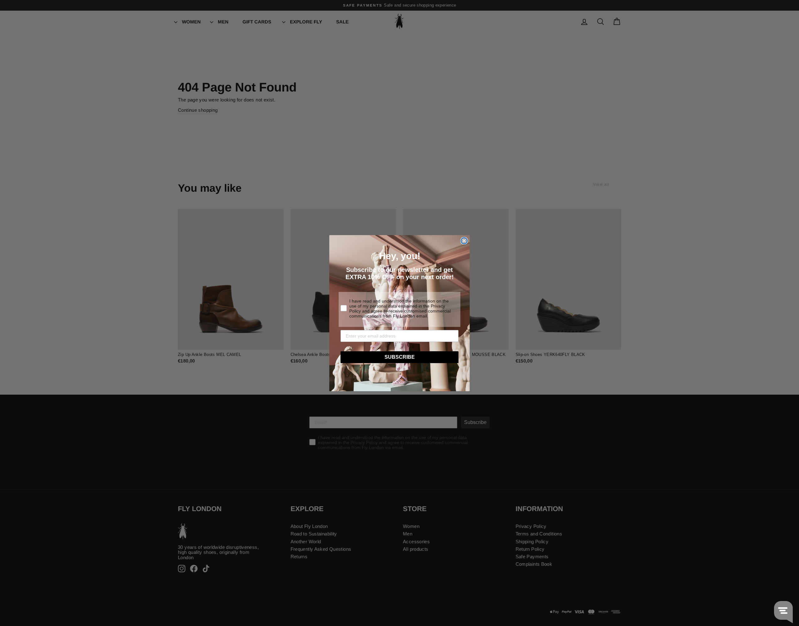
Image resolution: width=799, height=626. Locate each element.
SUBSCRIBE (400, 357)
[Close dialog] (464, 241)
